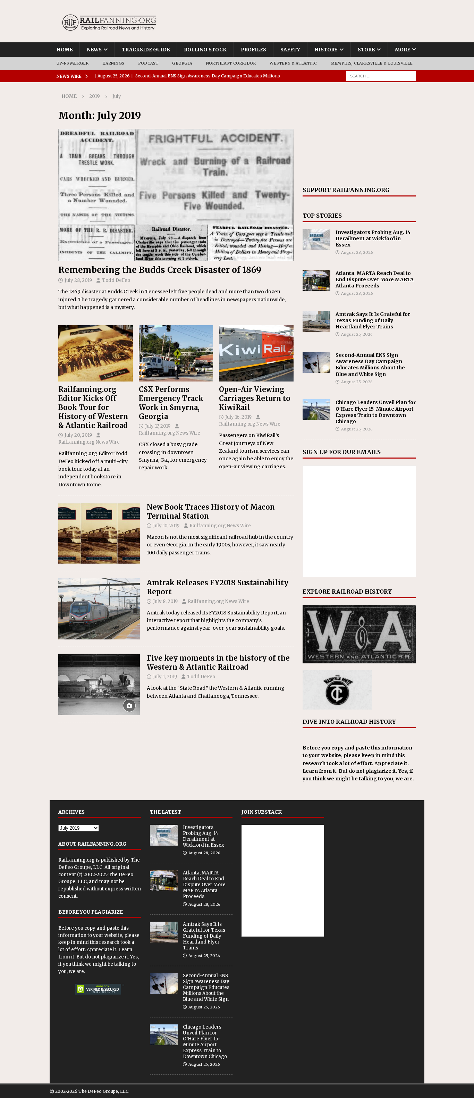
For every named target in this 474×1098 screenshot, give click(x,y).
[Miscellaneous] (99, 533)
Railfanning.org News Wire (89, 442)
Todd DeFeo (116, 280)
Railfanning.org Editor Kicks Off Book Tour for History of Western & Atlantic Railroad (93, 407)
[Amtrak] (99, 609)
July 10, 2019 (166, 526)
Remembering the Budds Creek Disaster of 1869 (159, 270)
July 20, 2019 (78, 435)
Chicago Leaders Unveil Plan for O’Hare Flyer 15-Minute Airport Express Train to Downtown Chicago (376, 412)
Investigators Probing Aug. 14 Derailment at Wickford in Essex (373, 238)
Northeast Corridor (231, 63)
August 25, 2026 (357, 334)
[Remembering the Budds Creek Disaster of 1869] (176, 195)
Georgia (182, 63)
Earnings (113, 63)
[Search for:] (381, 76)
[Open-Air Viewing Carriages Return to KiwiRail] (256, 353)
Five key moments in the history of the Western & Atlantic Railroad (218, 662)
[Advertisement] (359, 134)
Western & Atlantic (293, 63)
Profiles (253, 50)
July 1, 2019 (165, 677)
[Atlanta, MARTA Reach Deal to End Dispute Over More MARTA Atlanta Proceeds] (316, 280)
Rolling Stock (205, 50)
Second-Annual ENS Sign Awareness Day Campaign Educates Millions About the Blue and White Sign (370, 364)
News (94, 50)
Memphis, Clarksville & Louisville (372, 63)
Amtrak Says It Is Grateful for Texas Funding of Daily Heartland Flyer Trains (373, 320)
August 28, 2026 (357, 252)
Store (366, 50)
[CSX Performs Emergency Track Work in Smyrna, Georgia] (176, 353)
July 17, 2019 (157, 426)
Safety (290, 50)
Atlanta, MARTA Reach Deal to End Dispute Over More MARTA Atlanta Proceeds (375, 279)
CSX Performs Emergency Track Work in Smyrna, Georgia (171, 403)
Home (65, 50)
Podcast (148, 63)
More (402, 50)
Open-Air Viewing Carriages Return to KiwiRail (254, 398)
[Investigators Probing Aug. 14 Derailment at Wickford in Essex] (316, 239)
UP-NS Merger (72, 63)
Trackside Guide (146, 50)
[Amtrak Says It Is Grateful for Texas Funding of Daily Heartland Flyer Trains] (316, 321)
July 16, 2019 (238, 417)
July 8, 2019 (165, 601)
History (326, 50)
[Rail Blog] (99, 684)
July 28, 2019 (78, 280)
